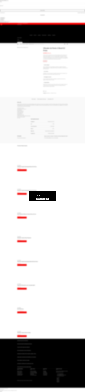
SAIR (47, 198)
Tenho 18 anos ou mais (40, 198)
